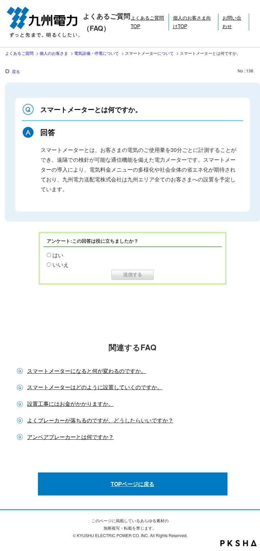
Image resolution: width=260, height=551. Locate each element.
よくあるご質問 (19, 53)
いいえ (60, 264)
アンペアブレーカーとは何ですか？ (70, 437)
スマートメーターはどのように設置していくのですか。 (94, 387)
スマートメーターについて (149, 53)
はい (57, 255)
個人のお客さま (54, 53)
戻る (16, 71)
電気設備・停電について (96, 53)
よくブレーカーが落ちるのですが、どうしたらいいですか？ (100, 420)
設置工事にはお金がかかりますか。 (70, 403)
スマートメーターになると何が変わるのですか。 (86, 371)
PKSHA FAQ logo (238, 543)
